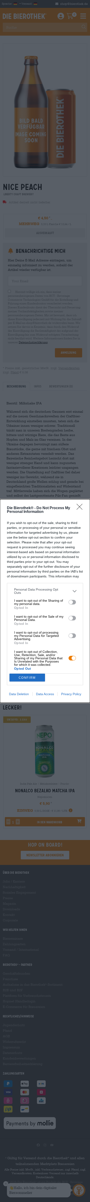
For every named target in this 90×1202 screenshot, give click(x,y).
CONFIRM (27, 677)
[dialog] (45, 601)
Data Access (45, 694)
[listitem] (45, 591)
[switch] (72, 602)
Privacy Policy (71, 694)
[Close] (81, 508)
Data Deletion (19, 694)
